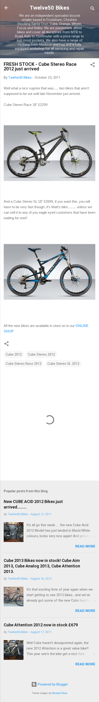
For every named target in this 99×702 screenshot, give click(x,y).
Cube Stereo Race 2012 (23, 364)
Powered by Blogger (52, 684)
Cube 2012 (14, 354)
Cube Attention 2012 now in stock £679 (41, 624)
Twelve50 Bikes (49, 8)
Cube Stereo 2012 (41, 354)
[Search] (92, 9)
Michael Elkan (59, 693)
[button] (92, 65)
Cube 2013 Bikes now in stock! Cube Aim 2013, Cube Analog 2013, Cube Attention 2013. (42, 566)
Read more (85, 546)
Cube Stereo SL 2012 (63, 364)
